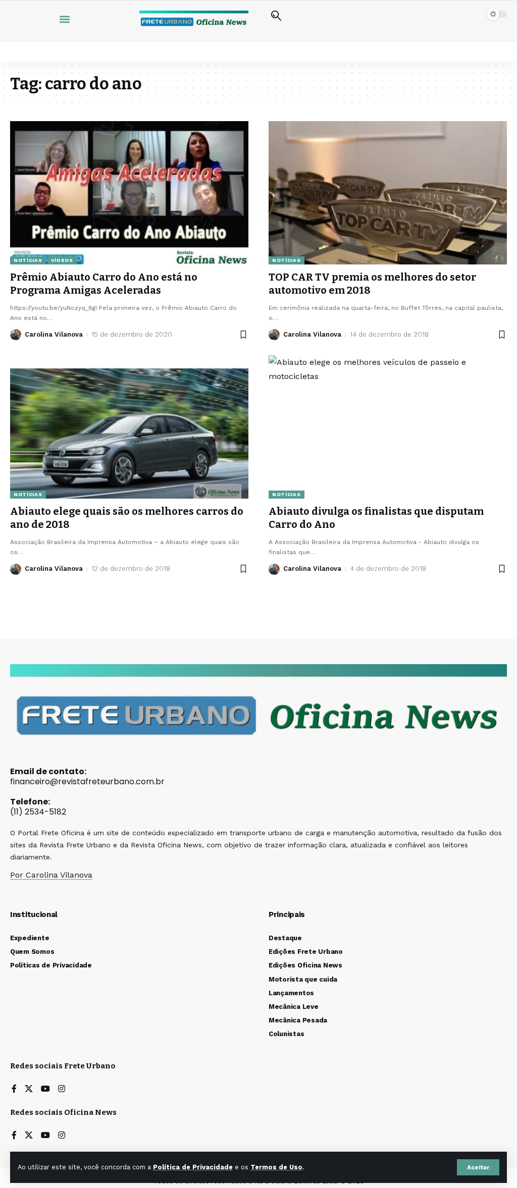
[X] (28, 1089)
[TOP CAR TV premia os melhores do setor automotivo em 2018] (388, 192)
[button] (478, 1167)
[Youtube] (45, 1089)
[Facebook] (14, 1089)
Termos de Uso (276, 1167)
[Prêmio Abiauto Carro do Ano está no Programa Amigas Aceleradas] (129, 192)
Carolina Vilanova (54, 334)
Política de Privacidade (193, 1167)
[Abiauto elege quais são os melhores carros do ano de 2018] (129, 426)
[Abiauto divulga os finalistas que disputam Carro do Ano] (388, 426)
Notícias (28, 260)
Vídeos (62, 260)
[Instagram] (62, 1089)
